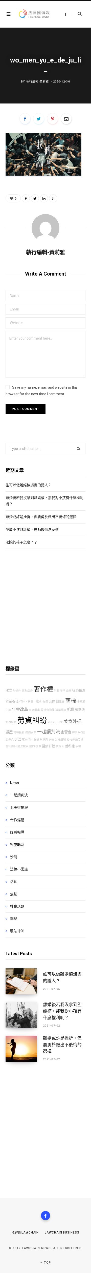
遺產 (9, 732)
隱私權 (70, 746)
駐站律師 (17, 931)
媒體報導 (17, 832)
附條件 (17, 690)
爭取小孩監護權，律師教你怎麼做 (32, 530)
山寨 (69, 690)
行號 (60, 722)
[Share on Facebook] (25, 118)
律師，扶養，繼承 (30, 701)
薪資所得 (11, 722)
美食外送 (72, 721)
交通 (52, 701)
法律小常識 (19, 869)
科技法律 (59, 690)
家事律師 (27, 739)
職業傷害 (60, 710)
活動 (13, 882)
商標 (70, 700)
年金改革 (20, 709)
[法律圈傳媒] (34, 14)
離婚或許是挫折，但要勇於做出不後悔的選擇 (41, 517)
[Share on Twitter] (38, 118)
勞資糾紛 (32, 720)
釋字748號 (78, 732)
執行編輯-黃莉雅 (37, 81)
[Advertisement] (45, 607)
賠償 (70, 709)
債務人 (60, 746)
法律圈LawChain (25, 1232)
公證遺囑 (60, 739)
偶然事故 (48, 739)
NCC (9, 690)
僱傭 (45, 701)
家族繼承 (34, 710)
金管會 (66, 732)
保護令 (38, 739)
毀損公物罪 (48, 710)
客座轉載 (17, 845)
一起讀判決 (48, 731)
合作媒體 (17, 820)
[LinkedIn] (44, 198)
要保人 (10, 739)
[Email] (66, 118)
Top (47, 1262)
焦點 (13, 894)
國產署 (60, 701)
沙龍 (13, 857)
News (14, 783)
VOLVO (52, 722)
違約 (32, 746)
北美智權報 (19, 807)
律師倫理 (78, 690)
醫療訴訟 (48, 746)
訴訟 (18, 739)
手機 (78, 746)
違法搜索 (23, 746)
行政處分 (27, 690)
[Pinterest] (52, 118)
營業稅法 (12, 701)
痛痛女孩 (30, 732)
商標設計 (19, 732)
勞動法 (80, 710)
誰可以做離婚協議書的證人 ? (28, 485)
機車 (38, 746)
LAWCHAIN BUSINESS (62, 1232)
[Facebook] (45, 1215)
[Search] (77, 14)
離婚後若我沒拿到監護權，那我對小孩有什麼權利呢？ (62, 1011)
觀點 (13, 918)
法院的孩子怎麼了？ (21, 542)
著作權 (43, 689)
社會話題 (17, 906)
